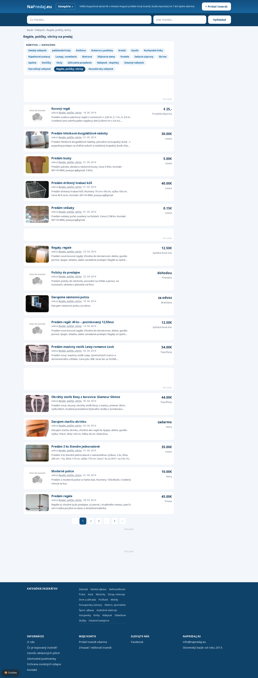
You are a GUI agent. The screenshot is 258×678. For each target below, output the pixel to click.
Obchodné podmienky (41, 658)
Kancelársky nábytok (101, 69)
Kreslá (122, 50)
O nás (31, 642)
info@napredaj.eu (194, 642)
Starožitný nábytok (39, 69)
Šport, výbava (86, 610)
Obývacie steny (106, 56)
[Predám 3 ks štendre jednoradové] (37, 454)
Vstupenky (85, 615)
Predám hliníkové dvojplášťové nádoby (79, 133)
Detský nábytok (37, 50)
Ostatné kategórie (99, 620)
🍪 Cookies (10, 672)
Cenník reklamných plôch (43, 653)
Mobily (114, 599)
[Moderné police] (37, 478)
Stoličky (46, 62)
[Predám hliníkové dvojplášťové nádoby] (37, 140)
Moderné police (62, 471)
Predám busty (61, 158)
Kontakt (32, 670)
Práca (82, 594)
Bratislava (166, 302)
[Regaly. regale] (37, 255)
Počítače (103, 599)
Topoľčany (166, 352)
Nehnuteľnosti (117, 589)
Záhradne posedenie (80, 62)
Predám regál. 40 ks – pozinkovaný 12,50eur (82, 322)
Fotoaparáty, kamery (90, 605)
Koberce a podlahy (102, 50)
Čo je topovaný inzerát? (42, 647)
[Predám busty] (37, 165)
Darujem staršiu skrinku (68, 422)
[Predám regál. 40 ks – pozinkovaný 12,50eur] (37, 329)
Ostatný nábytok (134, 62)
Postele (125, 56)
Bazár (30, 30)
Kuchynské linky (153, 50)
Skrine (162, 56)
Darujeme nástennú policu (70, 297)
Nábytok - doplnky (108, 62)
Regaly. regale (61, 247)
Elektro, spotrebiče (115, 605)
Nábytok (40, 30)
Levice (168, 138)
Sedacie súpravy (143, 56)
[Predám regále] (37, 503)
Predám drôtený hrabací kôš (71, 183)
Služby (82, 620)
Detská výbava (98, 589)
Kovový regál (60, 109)
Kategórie (64, 6)
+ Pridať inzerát (216, 6)
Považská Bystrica (162, 113)
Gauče (134, 50)
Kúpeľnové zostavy (39, 56)
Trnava (168, 501)
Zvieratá (83, 589)
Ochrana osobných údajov (44, 664)
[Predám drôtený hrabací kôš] (37, 190)
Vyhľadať (219, 19)
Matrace (87, 56)
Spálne (32, 62)
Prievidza (167, 277)
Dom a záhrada (87, 599)
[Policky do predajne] (37, 280)
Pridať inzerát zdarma (93, 642)
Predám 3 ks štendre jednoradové (75, 446)
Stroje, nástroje (116, 594)
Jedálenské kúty (61, 50)
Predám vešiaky (62, 208)
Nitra (169, 427)
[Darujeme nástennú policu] (37, 304)
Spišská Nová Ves (162, 253)
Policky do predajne (65, 272)
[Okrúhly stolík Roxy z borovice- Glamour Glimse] (37, 404)
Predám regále (61, 496)
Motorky (100, 594)
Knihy (96, 615)
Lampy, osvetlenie (66, 56)
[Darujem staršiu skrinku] (37, 429)
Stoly (59, 62)
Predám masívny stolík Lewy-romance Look (82, 347)
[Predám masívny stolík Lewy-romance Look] (37, 354)
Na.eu (39, 6)
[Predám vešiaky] (37, 215)
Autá (90, 594)
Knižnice (81, 50)
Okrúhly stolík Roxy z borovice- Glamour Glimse (85, 397)
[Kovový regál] (37, 116)
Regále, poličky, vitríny (59, 30)
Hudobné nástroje (107, 610)
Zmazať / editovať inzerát (95, 647)
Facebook (137, 642)
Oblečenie (120, 615)
